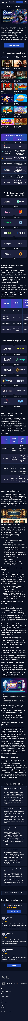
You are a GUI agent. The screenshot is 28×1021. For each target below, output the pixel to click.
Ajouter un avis (14, 911)
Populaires (3, 57)
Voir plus (14, 965)
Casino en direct (11, 57)
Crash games (17, 57)
